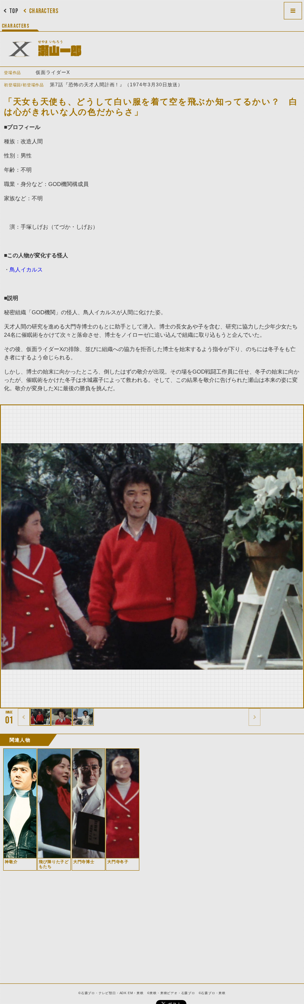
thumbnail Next (254, 717)
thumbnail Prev (24, 717)
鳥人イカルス (26, 269)
